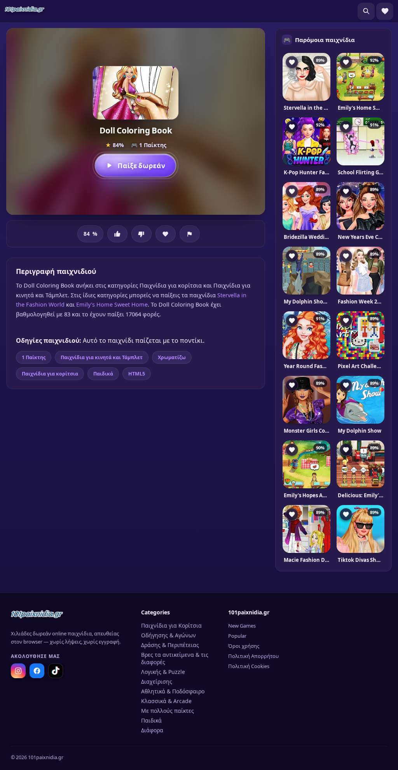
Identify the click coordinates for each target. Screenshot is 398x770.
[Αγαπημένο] (165, 233)
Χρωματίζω (172, 357)
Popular (237, 635)
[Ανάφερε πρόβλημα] (190, 233)
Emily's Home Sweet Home (112, 304)
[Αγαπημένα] (384, 11)
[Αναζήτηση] (366, 11)
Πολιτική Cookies (248, 666)
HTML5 (136, 373)
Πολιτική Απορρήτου (253, 655)
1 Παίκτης (33, 357)
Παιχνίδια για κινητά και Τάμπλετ (102, 357)
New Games (242, 625)
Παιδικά (103, 373)
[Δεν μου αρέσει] (141, 233)
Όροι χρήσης (243, 645)
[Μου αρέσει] (117, 233)
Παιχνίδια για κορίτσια (50, 373)
